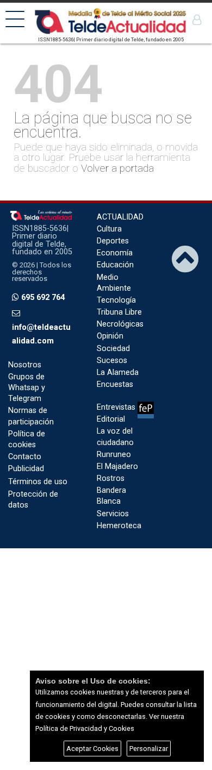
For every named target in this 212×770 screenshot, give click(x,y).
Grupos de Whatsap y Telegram (26, 387)
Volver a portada (117, 168)
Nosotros (24, 365)
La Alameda (118, 372)
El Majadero (117, 466)
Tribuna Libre (119, 312)
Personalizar (148, 748)
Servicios (113, 513)
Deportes (113, 241)
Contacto (24, 456)
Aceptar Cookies (92, 748)
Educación (115, 265)
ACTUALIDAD (120, 217)
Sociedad (113, 348)
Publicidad (26, 468)
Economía (115, 253)
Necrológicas (120, 324)
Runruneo (114, 454)
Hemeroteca (119, 525)
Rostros (110, 478)
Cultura (109, 229)
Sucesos (112, 360)
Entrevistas (116, 407)
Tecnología (116, 300)
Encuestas (115, 384)
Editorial (111, 419)
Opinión (110, 336)
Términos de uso (37, 481)
